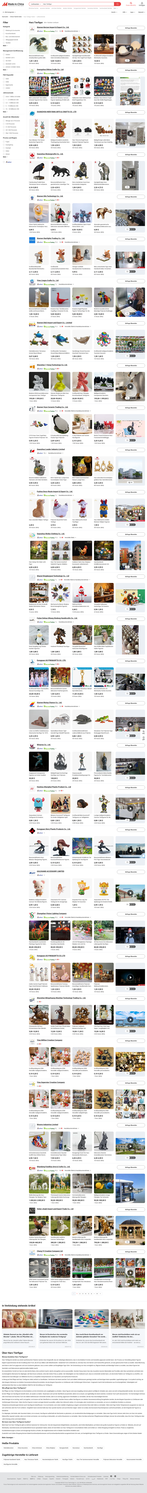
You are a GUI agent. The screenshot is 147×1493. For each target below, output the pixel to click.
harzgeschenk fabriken (80, 8)
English (19, 1479)
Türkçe (118, 1479)
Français (45, 1479)
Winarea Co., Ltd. (44, 745)
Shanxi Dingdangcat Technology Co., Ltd (53, 576)
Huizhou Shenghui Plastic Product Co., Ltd (54, 787)
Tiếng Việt (125, 1479)
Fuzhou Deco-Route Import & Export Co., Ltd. (55, 491)
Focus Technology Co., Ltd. (72, 1482)
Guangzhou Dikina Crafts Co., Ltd (50, 69)
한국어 (88, 1479)
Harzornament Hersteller (134, 1459)
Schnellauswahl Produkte (94, 1476)
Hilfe (124, 12)
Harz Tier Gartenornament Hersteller (88, 1459)
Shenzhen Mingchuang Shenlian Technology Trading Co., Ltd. (61, 998)
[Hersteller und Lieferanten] (13, 4)
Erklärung (40, 1476)
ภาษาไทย (112, 1479)
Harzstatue (76, 1448)
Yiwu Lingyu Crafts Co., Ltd (47, 280)
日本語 (39, 1479)
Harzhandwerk (88, 1448)
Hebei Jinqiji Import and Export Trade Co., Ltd (55, 1209)
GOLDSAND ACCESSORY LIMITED (50, 871)
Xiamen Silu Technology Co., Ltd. (50, 196)
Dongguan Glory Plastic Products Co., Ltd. (53, 829)
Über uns (33, 1476)
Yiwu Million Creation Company (49, 1040)
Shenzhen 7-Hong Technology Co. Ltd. (52, 365)
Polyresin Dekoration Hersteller (112, 1459)
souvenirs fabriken (45, 8)
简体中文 (25, 1479)
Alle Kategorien (9, 12)
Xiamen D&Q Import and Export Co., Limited (54, 323)
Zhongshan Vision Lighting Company (51, 913)
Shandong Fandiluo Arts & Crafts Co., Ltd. (53, 1167)
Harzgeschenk (63, 1448)
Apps (132, 12)
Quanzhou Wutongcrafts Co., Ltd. (50, 154)
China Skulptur (50, 1448)
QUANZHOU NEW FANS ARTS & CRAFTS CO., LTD (56, 112)
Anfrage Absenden (131, 28)
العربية (93, 1479)
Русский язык (80, 1479)
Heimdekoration (9, 1448)
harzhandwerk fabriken (106, 8)
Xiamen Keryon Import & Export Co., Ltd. (53, 27)
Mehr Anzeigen (7, 1437)
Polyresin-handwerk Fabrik (12, 1459)
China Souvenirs (23, 1448)
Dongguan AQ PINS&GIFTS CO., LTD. (51, 660)
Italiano (72, 1479)
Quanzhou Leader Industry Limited (51, 449)
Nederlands (100, 1479)
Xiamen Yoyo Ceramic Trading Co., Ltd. (52, 407)
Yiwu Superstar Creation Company (51, 1082)
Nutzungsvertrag (49, 1476)
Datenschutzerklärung (62, 1476)
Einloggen (142, 5)
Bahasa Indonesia (135, 1479)
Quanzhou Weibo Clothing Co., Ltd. (51, 534)
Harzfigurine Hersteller (11, 1464)
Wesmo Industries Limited (47, 1124)
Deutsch (58, 1479)
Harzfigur (100, 1448)
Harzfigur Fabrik (67, 1459)
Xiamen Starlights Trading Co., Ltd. (51, 238)
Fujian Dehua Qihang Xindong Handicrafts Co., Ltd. (57, 618)
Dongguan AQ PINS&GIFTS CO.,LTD (51, 956)
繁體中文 (32, 1479)
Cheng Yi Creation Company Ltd (50, 1251)
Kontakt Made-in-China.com (78, 1476)
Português (65, 1479)
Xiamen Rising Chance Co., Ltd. (49, 702)
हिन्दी (106, 1479)
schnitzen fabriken (56, 8)
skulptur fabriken (67, 8)
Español (52, 1479)
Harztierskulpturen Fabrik (50, 1459)
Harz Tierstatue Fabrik (31, 1459)
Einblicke (106, 1476)
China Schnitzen (37, 1448)
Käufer (113, 12)
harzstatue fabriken (93, 8)
